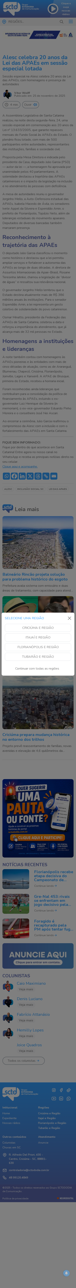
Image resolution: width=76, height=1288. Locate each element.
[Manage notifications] (66, 1273)
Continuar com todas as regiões (37, 668)
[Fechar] (69, 618)
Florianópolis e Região (38, 647)
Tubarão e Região (38, 657)
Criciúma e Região (38, 628)
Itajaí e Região (38, 637)
